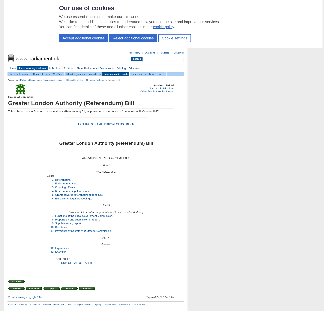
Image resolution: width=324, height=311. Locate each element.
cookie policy (163, 27)
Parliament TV (138, 74)
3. (53, 187)
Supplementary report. (68, 223)
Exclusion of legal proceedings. (73, 198)
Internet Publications (162, 88)
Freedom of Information (53, 304)
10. (52, 227)
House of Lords (41, 74)
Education (134, 68)
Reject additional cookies (133, 38)
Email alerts (150, 53)
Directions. (61, 227)
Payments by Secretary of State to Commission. (83, 230)
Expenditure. (62, 248)
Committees (94, 74)
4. (53, 190)
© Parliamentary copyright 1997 (25, 297)
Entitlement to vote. (66, 183)
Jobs (69, 304)
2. (53, 183)
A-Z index (12, 304)
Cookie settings (174, 38)
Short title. (61, 251)
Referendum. (63, 179)
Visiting (121, 68)
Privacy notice (110, 304)
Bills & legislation (75, 74)
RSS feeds (164, 53)
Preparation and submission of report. (77, 219)
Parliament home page (30, 80)
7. (53, 215)
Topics (161, 74)
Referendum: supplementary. (72, 190)
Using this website (82, 304)
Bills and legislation (74, 80)
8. (53, 219)
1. (53, 179)
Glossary (23, 304)
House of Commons (19, 74)
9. (53, 223)
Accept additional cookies (84, 38)
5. (53, 194)
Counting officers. (65, 187)
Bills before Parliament (96, 80)
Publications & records (116, 74)
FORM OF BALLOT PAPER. (76, 262)
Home (12, 68)
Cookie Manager (139, 304)
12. (52, 248)
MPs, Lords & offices (61, 68)
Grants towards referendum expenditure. (79, 194)
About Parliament (86, 68)
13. (52, 251)
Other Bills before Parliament (157, 91)
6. (53, 198)
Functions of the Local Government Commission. (84, 215)
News (152, 74)
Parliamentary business (32, 68)
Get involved (107, 68)
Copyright (98, 304)
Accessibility (134, 53)
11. (52, 230)
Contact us (179, 53)
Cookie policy (124, 304)
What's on (57, 74)
